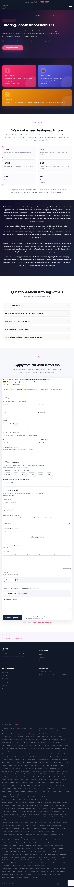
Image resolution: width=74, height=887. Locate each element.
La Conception (51, 782)
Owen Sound (33, 817)
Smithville (48, 848)
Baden (7, 734)
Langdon (49, 785)
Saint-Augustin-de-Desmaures (49, 834)
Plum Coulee (18, 822)
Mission (42, 799)
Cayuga (64, 748)
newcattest (21, 808)
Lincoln (60, 788)
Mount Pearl (40, 802)
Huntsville (63, 777)
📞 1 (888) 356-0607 (41, 2)
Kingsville (24, 782)
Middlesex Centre (6, 799)
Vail (19, 865)
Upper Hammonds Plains (59, 863)
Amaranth (63, 728)
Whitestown (53, 874)
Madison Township (57, 791)
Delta (57, 756)
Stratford (25, 854)
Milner (21, 799)
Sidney (28, 848)
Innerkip (16, 779)
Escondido (45, 762)
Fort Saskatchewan (29, 765)
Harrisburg (5, 777)
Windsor (13, 877)
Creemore (26, 756)
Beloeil (39, 736)
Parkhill (4, 820)
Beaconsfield (55, 734)
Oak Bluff (12, 814)
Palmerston (47, 817)
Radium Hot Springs (54, 828)
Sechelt (35, 845)
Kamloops (33, 779)
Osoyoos (4, 817)
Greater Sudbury (25, 771)
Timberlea (50, 860)
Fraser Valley (45, 765)
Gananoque (5, 768)
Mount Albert (32, 802)
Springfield (5, 851)
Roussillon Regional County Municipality (12, 834)
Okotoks (45, 814)
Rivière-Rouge (40, 831)
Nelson (19, 805)
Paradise (54, 817)
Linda (65, 788)
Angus (21, 731)
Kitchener (37, 782)
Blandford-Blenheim (7, 739)
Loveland (30, 791)
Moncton (4, 802)
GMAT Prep (5, 682)
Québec (29, 828)
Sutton (17, 857)
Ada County (13, 728)
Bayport (48, 734)
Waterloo (27, 871)
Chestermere (20, 751)
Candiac (30, 748)
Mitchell (66, 799)
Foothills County (12, 765)
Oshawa (66, 814)
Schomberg (28, 845)
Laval (24, 788)
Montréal (10, 802)
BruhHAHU (33, 745)
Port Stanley (33, 825)
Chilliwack (28, 751)
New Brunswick (34, 805)
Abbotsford (34, 16)
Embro (29, 762)
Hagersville (65, 771)
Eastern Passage (56, 759)
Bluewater (17, 739)
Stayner (12, 854)
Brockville (15, 745)
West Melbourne (41, 871)
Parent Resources (63, 817)
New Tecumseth (44, 805)
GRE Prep (4, 685)
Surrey (12, 857)
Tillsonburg (43, 860)
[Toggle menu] (70, 7)
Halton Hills (40, 774)
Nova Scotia (5, 814)
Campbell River (14, 748)
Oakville (19, 814)
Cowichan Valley (6, 756)
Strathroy (43, 854)
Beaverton (20, 736)
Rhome (17, 831)
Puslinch (23, 828)
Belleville (33, 736)
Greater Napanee (15, 771)
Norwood (46, 811)
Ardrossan (27, 731)
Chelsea (13, 751)
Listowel (4, 791)
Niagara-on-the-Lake (63, 808)
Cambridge (5, 748)
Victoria (43, 868)
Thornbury (16, 860)
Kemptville (57, 779)
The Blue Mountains (7, 860)
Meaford (13, 797)
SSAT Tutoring (37, 851)
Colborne (4, 754)
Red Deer (63, 828)
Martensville (45, 794)
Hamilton (46, 774)
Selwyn (46, 845)
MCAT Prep (5, 678)
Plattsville (11, 822)
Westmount (5, 874)
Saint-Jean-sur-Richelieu (42, 837)
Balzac (13, 734)
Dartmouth (46, 756)
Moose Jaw (18, 802)
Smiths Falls (40, 848)
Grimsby (45, 771)
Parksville (10, 820)
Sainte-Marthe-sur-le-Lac (56, 840)
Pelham (17, 820)
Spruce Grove (21, 851)
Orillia (61, 814)
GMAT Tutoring (38, 768)
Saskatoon (5, 845)
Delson (52, 756)
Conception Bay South (37, 754)
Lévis (54, 788)
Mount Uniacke (57, 802)
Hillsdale (50, 777)
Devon (61, 756)
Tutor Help (14, 863)
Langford (55, 785)
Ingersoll (10, 779)
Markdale (31, 794)
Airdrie (36, 728)
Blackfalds (53, 736)
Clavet (45, 751)
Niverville (9, 811)
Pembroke (30, 820)
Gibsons (31, 768)
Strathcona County (34, 854)
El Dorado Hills (6, 762)
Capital (42, 748)
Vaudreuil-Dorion (39, 865)
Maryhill (52, 794)
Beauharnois (63, 734)
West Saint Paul (51, 871)
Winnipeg (19, 877)
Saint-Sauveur (19, 840)
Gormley (46, 768)
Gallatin (62, 765)
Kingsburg (11, 782)
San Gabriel (30, 842)
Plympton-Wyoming (29, 822)
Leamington (36, 788)
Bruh (27, 745)
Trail (62, 860)
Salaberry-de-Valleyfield (8, 842)
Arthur (44, 731)
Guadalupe (52, 771)
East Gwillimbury (31, 759)
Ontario (56, 814)
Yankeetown (34, 877)
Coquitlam (53, 754)
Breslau (43, 742)
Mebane (19, 797)
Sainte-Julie (44, 840)
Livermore (11, 791)
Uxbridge (14, 865)
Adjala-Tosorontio (22, 728)
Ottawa (26, 817)
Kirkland (31, 782)
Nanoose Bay (5, 805)
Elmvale (19, 762)
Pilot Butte (53, 820)
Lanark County (41, 785)
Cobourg (57, 751)
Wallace (56, 868)
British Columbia (17, 638)
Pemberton (23, 820)
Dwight (23, 759)
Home (21, 16)
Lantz (14, 788)
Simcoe (33, 848)
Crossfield (33, 756)
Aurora (66, 731)
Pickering (46, 820)
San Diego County (21, 842)
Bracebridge (63, 739)
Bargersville (19, 734)
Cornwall (60, 754)
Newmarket (45, 808)
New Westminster (54, 805)
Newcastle (13, 808)
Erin (40, 762)
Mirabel (37, 799)
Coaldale (51, 751)
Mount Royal (48, 802)
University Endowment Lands (31, 863)
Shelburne (5, 848)
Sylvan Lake (32, 857)
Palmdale (40, 817)
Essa (51, 762)
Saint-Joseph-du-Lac (7, 840)
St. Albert (45, 851)
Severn (51, 845)
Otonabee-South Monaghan (15, 817)
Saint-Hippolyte (21, 837)
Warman (4, 871)
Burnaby (47, 745)
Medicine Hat (26, 797)
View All (16, 724)
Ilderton (4, 779)
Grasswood (53, 768)
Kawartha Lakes (42, 779)
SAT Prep (4, 675)
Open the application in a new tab (42, 622)
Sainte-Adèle (36, 840)
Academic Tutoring (7, 688)
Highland (44, 777)
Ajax (40, 728)
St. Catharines (53, 851)
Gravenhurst (61, 768)
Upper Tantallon (6, 865)
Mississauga (49, 799)
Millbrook (15, 799)
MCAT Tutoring (6, 797)
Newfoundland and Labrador (33, 808)
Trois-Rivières (6, 863)
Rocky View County (50, 831)
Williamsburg (5, 877)
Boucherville (46, 739)
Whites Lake (45, 874)
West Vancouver (61, 871)
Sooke (54, 848)
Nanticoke (13, 805)
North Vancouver (38, 811)
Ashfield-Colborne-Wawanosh (55, 731)
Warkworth (62, 868)
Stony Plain (19, 854)
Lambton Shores (31, 785)
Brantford (26, 742)
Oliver (50, 814)
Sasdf (52, 842)
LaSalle (20, 788)
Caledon (53, 745)
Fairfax (66, 762)
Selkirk (40, 845)
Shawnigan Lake (59, 845)
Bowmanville (55, 739)
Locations (26, 16)
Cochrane (64, 751)
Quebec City (36, 828)
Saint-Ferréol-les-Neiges (8, 837)
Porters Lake (41, 825)
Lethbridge (49, 788)
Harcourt (64, 774)
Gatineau (12, 768)
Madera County (47, 791)
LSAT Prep (5, 672)
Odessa (30, 814)
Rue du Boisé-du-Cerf (29, 834)
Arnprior (38, 731)
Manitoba (66, 791)
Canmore (36, 748)
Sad (38, 834)
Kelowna (50, 779)
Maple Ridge (12, 794)
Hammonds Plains (55, 774)
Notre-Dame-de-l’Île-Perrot (57, 811)
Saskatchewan (60, 842)
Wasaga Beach (12, 871)
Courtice (66, 754)
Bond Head (39, 739)
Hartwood (31, 777)
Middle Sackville (64, 797)
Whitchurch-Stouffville (27, 874)
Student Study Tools (53, 854)
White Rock (38, 874)
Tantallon (39, 857)
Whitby (18, 874)
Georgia (18, 768)
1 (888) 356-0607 (46, 672)
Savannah (20, 845)
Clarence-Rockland (37, 751)
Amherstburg (5, 731)
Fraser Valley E (55, 765)
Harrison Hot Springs (15, 777)
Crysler (39, 756)
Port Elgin (4, 825)
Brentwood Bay (35, 742)
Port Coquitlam (56, 822)
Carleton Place (50, 748)
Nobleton (15, 811)
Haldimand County (14, 774)
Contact (41, 661)
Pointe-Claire (38, 822)
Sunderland (5, 857)
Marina (25, 794)
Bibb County (45, 736)
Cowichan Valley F (17, 756)
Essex (56, 762)
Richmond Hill (31, 831)
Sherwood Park (21, 848)
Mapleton (19, 794)
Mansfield (4, 794)
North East (29, 811)
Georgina (24, 768)
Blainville (59, 736)
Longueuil (23, 791)
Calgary (66, 745)
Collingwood (27, 754)
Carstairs (57, 748)
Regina (4, 831)
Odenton (24, 814)
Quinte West (44, 828)
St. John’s (60, 851)
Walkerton (49, 868)
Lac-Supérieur (6, 785)
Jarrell (27, 779)
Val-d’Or (24, 865)
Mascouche (59, 794)
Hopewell (56, 777)
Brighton (48, 742)
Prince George (15, 828)
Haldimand (5, 774)
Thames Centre (55, 857)
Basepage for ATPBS (34, 734)
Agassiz (30, 728)
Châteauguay (5, 751)
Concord (47, 754)
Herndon (38, 777)
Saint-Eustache (62, 834)
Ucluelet (20, 863)
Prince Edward (6, 828)
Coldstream (12, 754)
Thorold (37, 860)
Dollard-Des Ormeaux (7, 759)
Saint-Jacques (30, 837)
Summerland (63, 854)
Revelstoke (10, 831)
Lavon (29, 788)
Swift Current (23, 857)
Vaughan (31, 868)
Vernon (38, 868)
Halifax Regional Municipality (28, 774)
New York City (5, 808)
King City (4, 782)
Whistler (12, 874)
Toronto (57, 860)
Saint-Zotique (27, 840)
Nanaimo (64, 802)
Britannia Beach (57, 742)
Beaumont (5, 736)
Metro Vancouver (54, 797)
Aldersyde (52, 728)
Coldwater (19, 754)
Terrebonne (47, 857)
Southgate (60, 848)
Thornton (30, 860)
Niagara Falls (52, 808)
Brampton (20, 742)
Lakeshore (23, 785)
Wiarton (60, 874)
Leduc (42, 788)
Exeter (61, 762)
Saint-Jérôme (54, 837)
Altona (58, 728)
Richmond (23, 831)
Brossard (21, 745)
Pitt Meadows (60, 820)
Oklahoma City (38, 814)
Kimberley (63, 779)
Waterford (20, 871)
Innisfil (22, 779)
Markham (37, 794)
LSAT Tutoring (38, 791)
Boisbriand (24, 739)
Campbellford (22, 748)
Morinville (24, 802)
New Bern (25, 805)
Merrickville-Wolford (43, 797)
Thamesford (64, 857)
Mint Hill (31, 799)
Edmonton (65, 759)
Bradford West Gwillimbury (9, 742)
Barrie (26, 734)
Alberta (45, 728)
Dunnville (17, 759)
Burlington (40, 745)
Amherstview (14, 731)
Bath (43, 734)
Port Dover (64, 822)
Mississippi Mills (59, 799)
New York (62, 805)
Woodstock (26, 877)
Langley (62, 785)
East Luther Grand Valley (43, 759)
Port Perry (26, 825)
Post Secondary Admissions (54, 825)
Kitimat (44, 782)
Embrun (35, 762)
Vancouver (31, 865)
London (17, 791)
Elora (24, 762)
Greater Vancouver (36, 771)
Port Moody (19, 825)
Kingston (18, 782)
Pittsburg (4, 822)
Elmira (13, 762)
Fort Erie (20, 765)
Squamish (29, 851)
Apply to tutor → (13, 48)
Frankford (38, 765)
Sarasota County (45, 842)
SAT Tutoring (12, 845)
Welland (33, 871)
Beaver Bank (12, 736)
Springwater (13, 851)
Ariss (33, 731)
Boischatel (31, 739)
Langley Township (6, 788)
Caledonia (59, 745)
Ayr (3, 734)
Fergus (4, 765)
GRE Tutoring (5, 771)
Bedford (27, 736)
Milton (25, 799)
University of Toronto (46, 863)
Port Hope (11, 825)
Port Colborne (47, 822)
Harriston (24, 777)
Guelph (58, 771)
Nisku (3, 811)
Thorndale (24, 860)
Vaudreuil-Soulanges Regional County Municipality (15, 868)
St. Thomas (5, 854)
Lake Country (14, 785)
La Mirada (58, 782)
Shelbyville (12, 848)
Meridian (33, 797)
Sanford (37, 842)
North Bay (22, 811)
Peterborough (38, 820)
